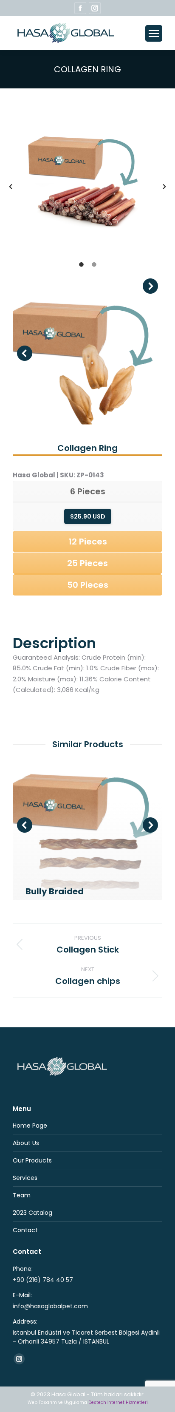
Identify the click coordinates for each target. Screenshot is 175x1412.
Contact (25, 1230)
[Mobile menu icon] (153, 33)
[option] (87, 175)
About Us (26, 1143)
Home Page (30, 1125)
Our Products (32, 1160)
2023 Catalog (32, 1212)
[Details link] (57, 872)
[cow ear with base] (87, 353)
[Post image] (87, 825)
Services (25, 1178)
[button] (10, 186)
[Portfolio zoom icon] (34, 872)
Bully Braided (54, 891)
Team (22, 1195)
